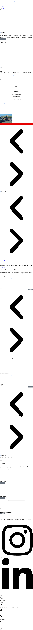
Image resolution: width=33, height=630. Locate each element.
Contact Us (3, 8)
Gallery (3, 7)
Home (3, 6)
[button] (16, 28)
